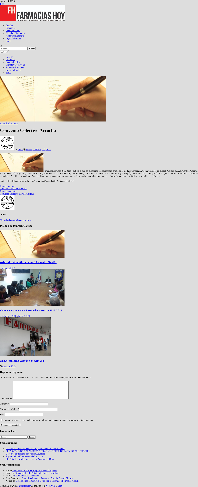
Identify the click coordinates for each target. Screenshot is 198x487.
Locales (9, 25)
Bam (60, 486)
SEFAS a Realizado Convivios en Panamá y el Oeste (30, 459)
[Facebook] (1, 4)
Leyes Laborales (13, 38)
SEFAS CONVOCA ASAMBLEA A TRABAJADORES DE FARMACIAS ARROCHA (48, 451)
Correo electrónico (9, 409)
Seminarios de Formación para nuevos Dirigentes (34, 470)
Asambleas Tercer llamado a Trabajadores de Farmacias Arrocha (35, 448)
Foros (8, 41)
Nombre (4, 403)
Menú (5, 52)
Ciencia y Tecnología (15, 33)
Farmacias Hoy (24, 486)
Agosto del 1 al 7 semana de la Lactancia (24, 456)
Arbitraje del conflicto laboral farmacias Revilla (28, 262)
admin (20, 149)
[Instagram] (3, 4)
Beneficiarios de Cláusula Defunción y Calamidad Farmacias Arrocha (47, 481)
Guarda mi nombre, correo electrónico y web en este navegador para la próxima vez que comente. (48, 420)
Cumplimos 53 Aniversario (26, 475)
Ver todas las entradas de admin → (16, 220)
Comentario (6, 398)
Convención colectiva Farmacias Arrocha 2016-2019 (31, 310)
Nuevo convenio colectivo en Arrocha (22, 360)
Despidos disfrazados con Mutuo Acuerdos (25, 453)
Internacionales (13, 30)
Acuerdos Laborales (15, 36)
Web (2, 414)
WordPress (50, 486)
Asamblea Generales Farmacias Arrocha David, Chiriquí (47, 478)
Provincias (10, 28)
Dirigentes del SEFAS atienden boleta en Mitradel (37, 473)
